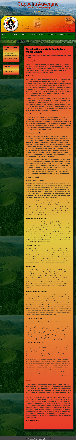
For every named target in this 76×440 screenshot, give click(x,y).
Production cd (50, 34)
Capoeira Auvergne (38, 4)
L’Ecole (23, 34)
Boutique (60, 34)
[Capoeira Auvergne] (38, 24)
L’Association (13, 34)
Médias (41, 34)
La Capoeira (32, 34)
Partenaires (70, 34)
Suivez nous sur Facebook (10, 58)
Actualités (4, 34)
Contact (4, 37)
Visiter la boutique (8, 71)
